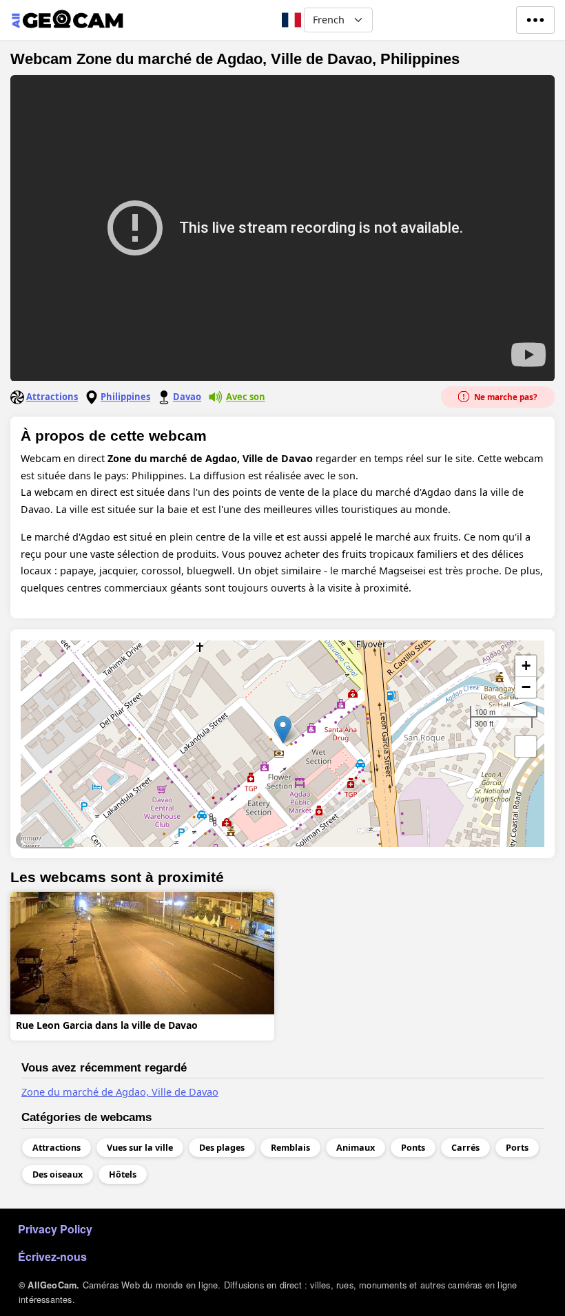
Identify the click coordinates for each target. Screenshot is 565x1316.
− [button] (526, 687)
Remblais (290, 1147)
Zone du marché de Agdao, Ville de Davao (119, 1091)
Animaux (355, 1147)
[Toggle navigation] (535, 20)
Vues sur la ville (47, 839)
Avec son (245, 396)
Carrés (465, 1147)
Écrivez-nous (52, 1256)
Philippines (125, 396)
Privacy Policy (55, 1229)
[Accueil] (67, 20)
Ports (517, 1147)
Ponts (413, 1147)
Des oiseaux (57, 1174)
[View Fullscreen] (525, 746)
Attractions (52, 396)
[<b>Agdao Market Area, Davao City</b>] (282, 730)
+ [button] (526, 665)
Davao (187, 396)
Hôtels (122, 1174)
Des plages (222, 1147)
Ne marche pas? (504, 397)
